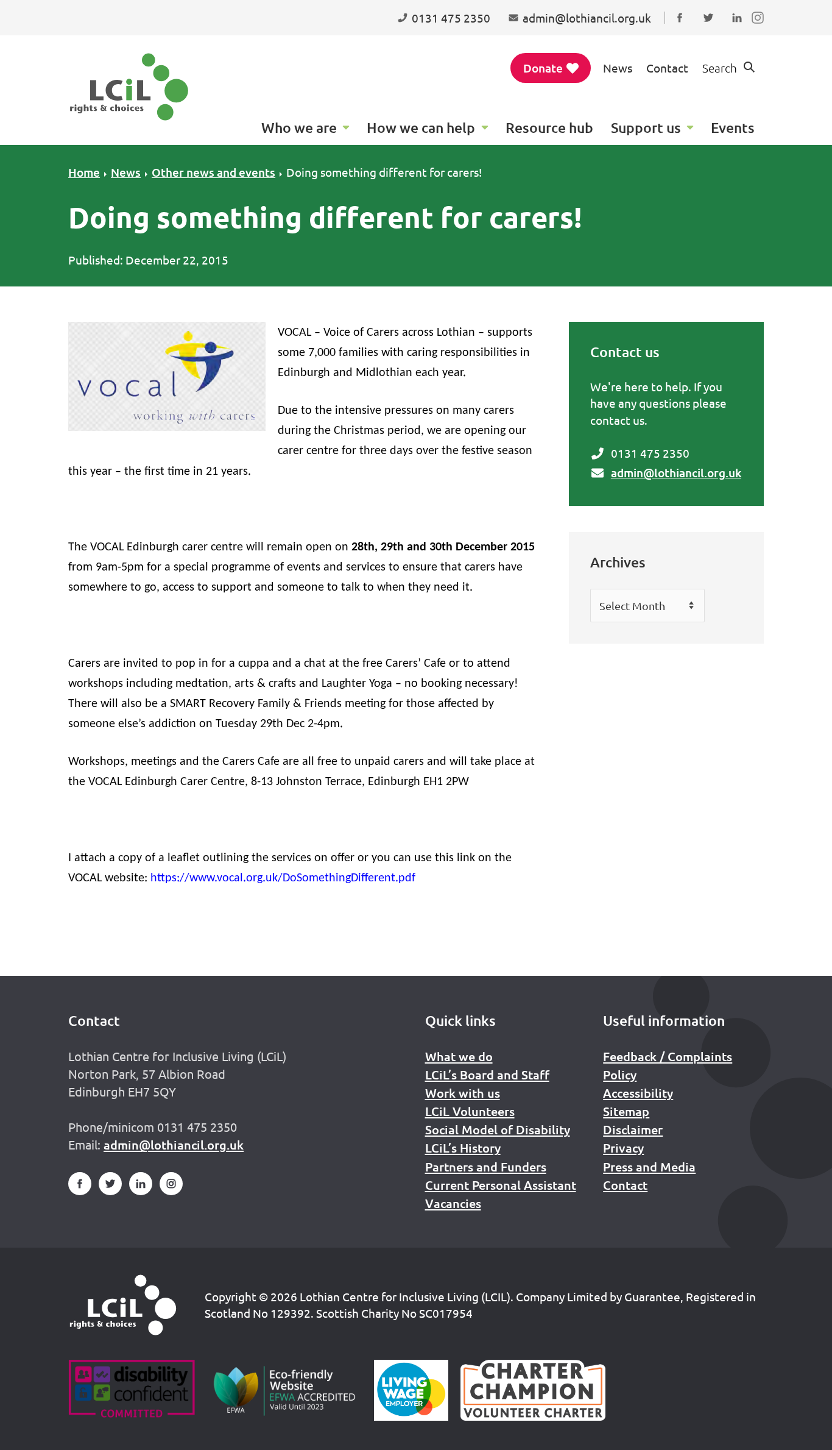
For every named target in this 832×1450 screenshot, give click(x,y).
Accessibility (638, 1093)
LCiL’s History (463, 1148)
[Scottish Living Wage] (411, 1390)
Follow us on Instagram (760, 29)
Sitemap (626, 1111)
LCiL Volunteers (470, 1111)
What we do (459, 1056)
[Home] (123, 1304)
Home (84, 172)
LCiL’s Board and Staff (487, 1074)
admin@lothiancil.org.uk (676, 472)
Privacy (623, 1148)
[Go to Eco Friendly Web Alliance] (284, 1390)
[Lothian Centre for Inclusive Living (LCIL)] (129, 87)
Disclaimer (633, 1129)
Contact (667, 67)
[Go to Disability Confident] (131, 1390)
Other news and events (213, 172)
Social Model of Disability (497, 1129)
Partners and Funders (485, 1167)
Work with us (462, 1093)
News (617, 67)
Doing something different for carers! (384, 172)
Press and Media (649, 1167)
